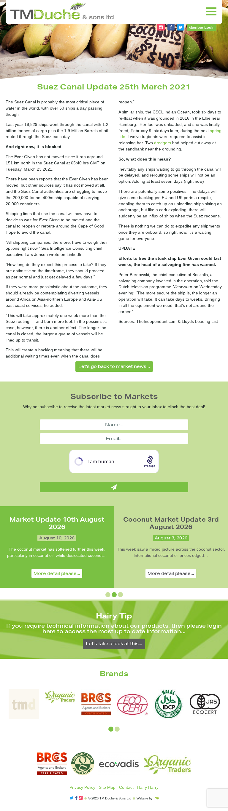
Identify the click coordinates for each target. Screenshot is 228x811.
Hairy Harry (148, 787)
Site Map (107, 787)
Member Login (202, 27)
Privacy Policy (82, 787)
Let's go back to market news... (114, 366)
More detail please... (57, 573)
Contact (126, 787)
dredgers (162, 142)
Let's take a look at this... (114, 643)
